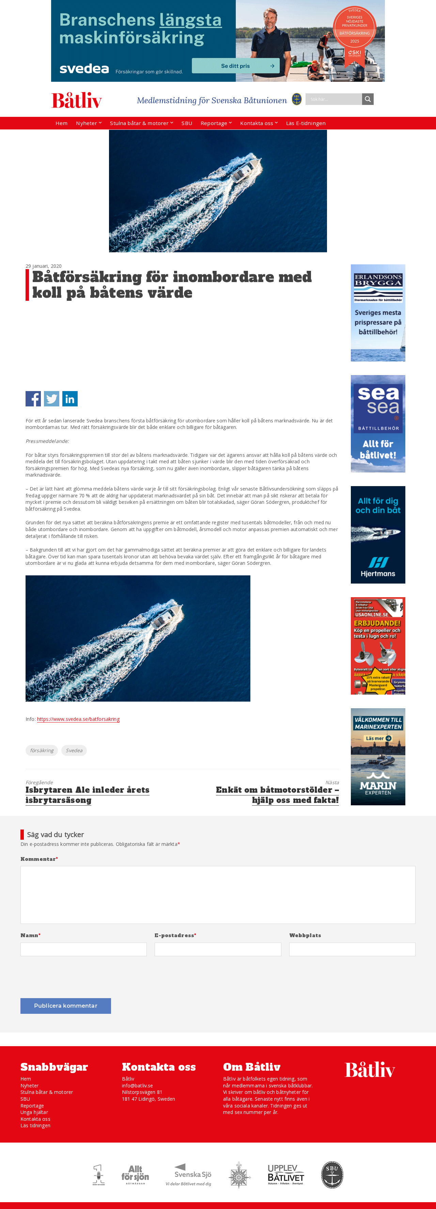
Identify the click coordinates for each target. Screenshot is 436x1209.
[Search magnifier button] (368, 99)
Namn (30, 935)
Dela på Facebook (33, 398)
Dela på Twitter (51, 398)
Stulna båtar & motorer (139, 123)
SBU (187, 123)
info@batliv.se (137, 1085)
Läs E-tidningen (306, 123)
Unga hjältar (34, 1112)
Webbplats (305, 935)
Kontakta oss (256, 123)
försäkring (41, 750)
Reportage (214, 123)
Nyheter (86, 123)
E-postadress (175, 935)
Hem (61, 123)
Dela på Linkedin (70, 398)
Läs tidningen (35, 1125)
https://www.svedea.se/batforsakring (78, 719)
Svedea (74, 750)
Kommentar (39, 859)
